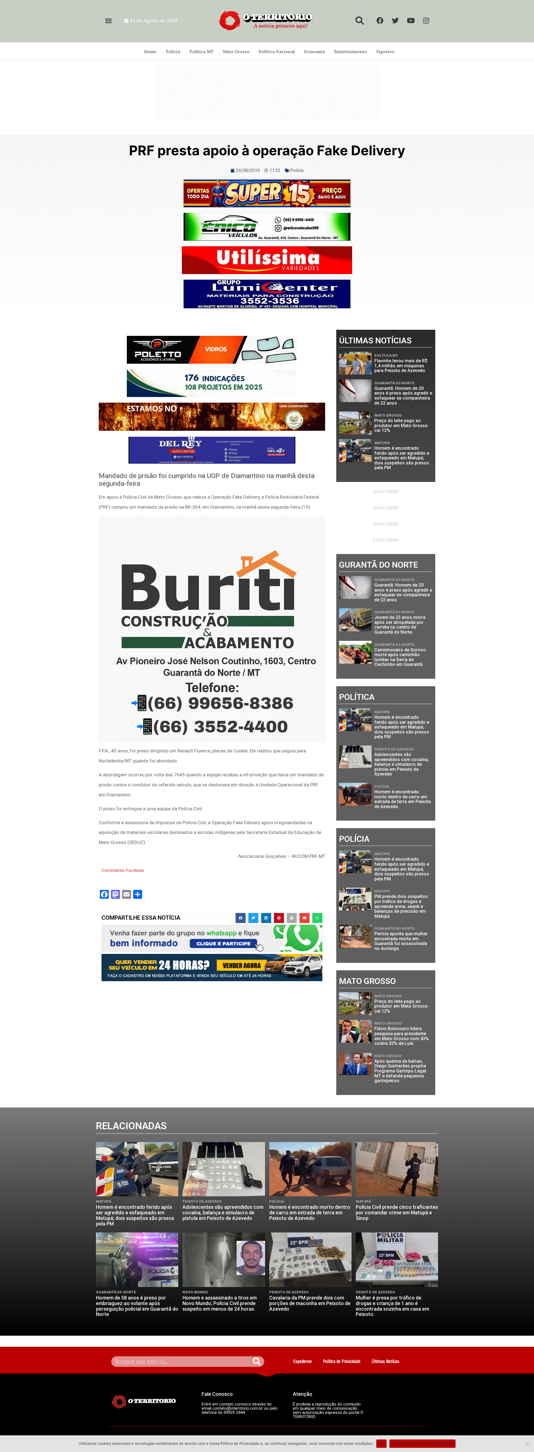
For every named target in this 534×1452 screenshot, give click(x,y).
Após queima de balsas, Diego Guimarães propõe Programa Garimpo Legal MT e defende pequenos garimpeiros (400, 1071)
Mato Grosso (236, 51)
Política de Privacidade (341, 1361)
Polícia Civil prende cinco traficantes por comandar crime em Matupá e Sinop (397, 1212)
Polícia (173, 51)
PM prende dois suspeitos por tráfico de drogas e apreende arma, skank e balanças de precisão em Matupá (401, 906)
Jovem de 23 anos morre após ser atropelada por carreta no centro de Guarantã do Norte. (400, 625)
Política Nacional (277, 51)
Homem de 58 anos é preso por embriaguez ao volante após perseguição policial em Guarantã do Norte (137, 1306)
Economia (314, 51)
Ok (381, 1443)
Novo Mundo (195, 1292)
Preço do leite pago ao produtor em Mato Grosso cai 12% (401, 425)
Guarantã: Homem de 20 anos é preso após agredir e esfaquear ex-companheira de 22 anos (403, 396)
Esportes (385, 51)
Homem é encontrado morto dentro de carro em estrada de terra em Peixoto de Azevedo (402, 799)
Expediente (302, 1361)
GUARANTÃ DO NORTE (394, 383)
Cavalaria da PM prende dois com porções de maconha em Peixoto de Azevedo (309, 1303)
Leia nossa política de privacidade (422, 1443)
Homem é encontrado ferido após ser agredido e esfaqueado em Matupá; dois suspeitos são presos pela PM (401, 458)
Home (150, 51)
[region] (267, 93)
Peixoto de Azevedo (394, 749)
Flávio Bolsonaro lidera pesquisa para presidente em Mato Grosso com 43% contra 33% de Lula (401, 1036)
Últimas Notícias (385, 1361)
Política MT (201, 51)
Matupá (382, 443)
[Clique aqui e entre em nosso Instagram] (267, 294)
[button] (108, 20)
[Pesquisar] (257, 1361)
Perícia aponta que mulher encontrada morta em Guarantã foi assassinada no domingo (401, 941)
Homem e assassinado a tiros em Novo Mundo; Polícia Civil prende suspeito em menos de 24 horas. (219, 1303)
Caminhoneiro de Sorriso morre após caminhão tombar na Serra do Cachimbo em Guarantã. (400, 657)
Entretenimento (350, 51)
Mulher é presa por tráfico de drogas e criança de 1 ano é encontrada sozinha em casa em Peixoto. (392, 1306)
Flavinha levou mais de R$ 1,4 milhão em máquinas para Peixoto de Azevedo (400, 365)
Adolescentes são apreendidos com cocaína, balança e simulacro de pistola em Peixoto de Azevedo (401, 764)
